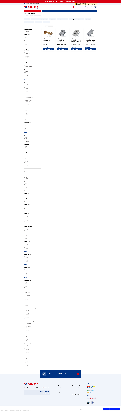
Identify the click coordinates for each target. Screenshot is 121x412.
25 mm (26, 245)
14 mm (26, 217)
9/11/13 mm (27, 207)
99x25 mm (27, 348)
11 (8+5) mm (27, 174)
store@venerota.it (44, 391)
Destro (26, 146)
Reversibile (27, 140)
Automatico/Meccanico (29, 63)
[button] (85, 7)
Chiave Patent (27, 292)
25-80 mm (27, 269)
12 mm (26, 178)
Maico (26, 38)
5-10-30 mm (27, 313)
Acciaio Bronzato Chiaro (29, 97)
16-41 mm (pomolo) (28, 323)
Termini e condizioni (76, 394)
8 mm (26, 199)
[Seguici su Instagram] (90, 398)
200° (26, 238)
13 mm (26, 208)
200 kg (26, 188)
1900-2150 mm (27, 50)
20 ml (26, 153)
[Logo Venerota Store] (31, 385)
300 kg (26, 190)
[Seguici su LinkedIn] (95, 398)
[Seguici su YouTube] (93, 398)
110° (26, 235)
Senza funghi (27, 74)
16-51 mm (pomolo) (28, 326)
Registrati (85, 4)
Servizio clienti (75, 392)
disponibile (27, 31)
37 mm (26, 161)
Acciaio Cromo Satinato (29, 100)
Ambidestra (27, 141)
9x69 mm (26, 362)
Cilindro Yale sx (27, 295)
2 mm (26, 283)
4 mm (26, 171)
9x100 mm (27, 365)
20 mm (26, 87)
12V (26, 113)
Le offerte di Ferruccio (50, 10)
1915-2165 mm (27, 52)
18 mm (26, 85)
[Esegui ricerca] (73, 7)
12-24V (26, 114)
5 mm (26, 286)
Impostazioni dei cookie (98, 409)
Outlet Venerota (61, 10)
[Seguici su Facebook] (88, 398)
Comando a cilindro (28, 65)
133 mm (26, 340)
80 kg (26, 184)
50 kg (26, 183)
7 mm (26, 336)
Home (25, 13)
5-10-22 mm (27, 310)
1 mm (26, 282)
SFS (26, 40)
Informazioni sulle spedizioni (77, 387)
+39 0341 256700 (45, 393)
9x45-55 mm (27, 361)
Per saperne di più (28, 410)
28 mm (26, 158)
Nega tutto (106, 409)
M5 (25, 119)
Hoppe (26, 37)
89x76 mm (27, 346)
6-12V (26, 110)
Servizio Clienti (79, 10)
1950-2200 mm (27, 53)
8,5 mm (26, 287)
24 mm (26, 256)
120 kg (26, 187)
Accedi (82, 4)
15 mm (26, 210)
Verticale (26, 72)
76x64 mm (27, 345)
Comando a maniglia (28, 66)
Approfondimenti (89, 10)
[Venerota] (31, 7)
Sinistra (26, 138)
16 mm (26, 84)
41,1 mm (26, 270)
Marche (70, 10)
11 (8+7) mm (27, 177)
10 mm (26, 339)
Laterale (26, 71)
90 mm (26, 201)
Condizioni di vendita (76, 385)
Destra (26, 137)
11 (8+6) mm (27, 175)
